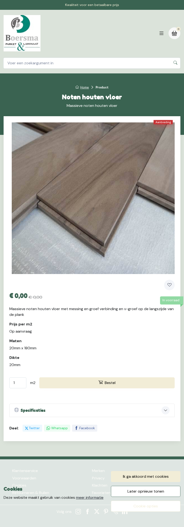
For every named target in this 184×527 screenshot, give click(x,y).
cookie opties (145, 506)
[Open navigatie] (161, 33)
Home (84, 87)
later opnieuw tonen (145, 491)
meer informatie (90, 497)
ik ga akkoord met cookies (146, 476)
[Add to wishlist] (169, 285)
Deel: (14, 428)
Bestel (110, 382)
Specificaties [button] (33, 410)
